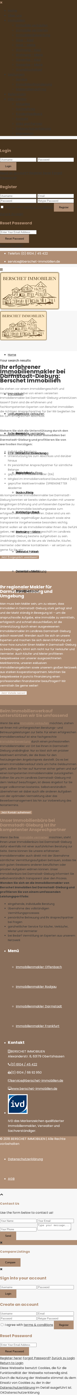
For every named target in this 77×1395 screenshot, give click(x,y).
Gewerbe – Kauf (28, 59)
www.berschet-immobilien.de (34, 1088)
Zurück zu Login (11, 214)
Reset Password (14, 238)
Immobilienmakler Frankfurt (37, 1026)
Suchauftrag (25, 109)
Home (12, 10)
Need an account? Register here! (25, 173)
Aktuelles (23, 104)
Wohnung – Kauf (28, 50)
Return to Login (11, 245)
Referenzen (17, 94)
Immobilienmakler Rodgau (36, 986)
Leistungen (16, 74)
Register (64, 207)
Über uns (15, 15)
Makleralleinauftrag (31, 89)
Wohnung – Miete (29, 55)
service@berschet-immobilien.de (37, 1080)
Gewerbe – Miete (29, 64)
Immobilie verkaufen (32, 25)
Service (21, 79)
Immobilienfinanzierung (34, 84)
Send (8, 1235)
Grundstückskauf (29, 69)
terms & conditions (38, 207)
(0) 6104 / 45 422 (23, 1064)
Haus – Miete (26, 45)
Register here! (11, 1358)
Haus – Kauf (25, 40)
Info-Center (17, 99)
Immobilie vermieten (32, 30)
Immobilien (16, 20)
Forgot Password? (37, 1358)
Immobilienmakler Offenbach (39, 967)
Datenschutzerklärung (33, 128)
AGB (11, 1179)
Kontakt (22, 119)
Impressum (24, 133)
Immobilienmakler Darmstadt (39, 1006)
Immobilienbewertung (33, 35)
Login (8, 166)
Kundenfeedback (29, 114)
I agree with (29, 207)
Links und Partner (29, 123)
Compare (10, 1262)
